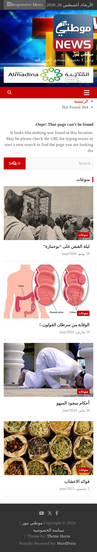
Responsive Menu (27, 4)
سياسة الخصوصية (48, 530)
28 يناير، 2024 (80, 410)
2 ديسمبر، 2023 (78, 489)
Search (15, 163)
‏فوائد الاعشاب (77, 481)
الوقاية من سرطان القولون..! (64, 324)
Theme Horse (58, 536)
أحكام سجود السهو (73, 403)
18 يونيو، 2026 (79, 254)
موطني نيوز (83, 54)
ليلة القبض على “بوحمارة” (66, 246)
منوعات (83, 179)
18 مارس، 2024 (78, 332)
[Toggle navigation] (86, 92)
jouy (65, 254)
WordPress (66, 543)
